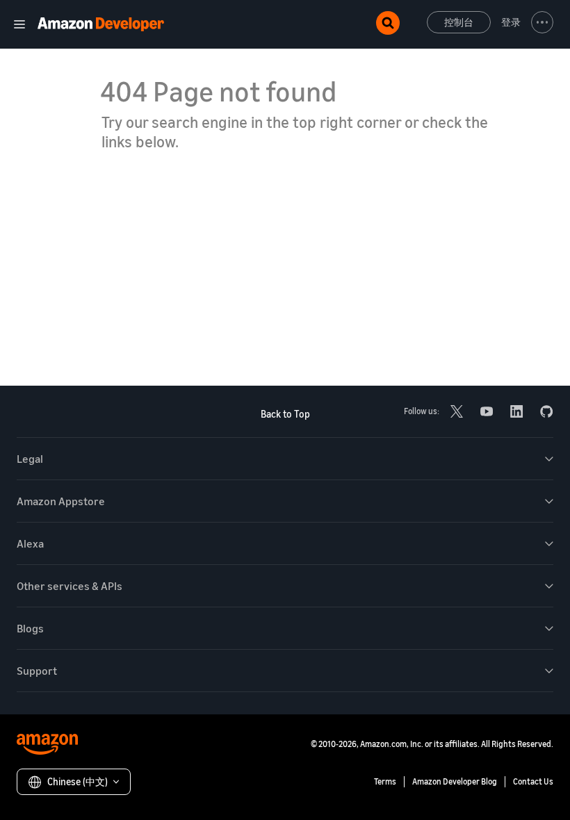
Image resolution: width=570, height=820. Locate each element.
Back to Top (285, 414)
